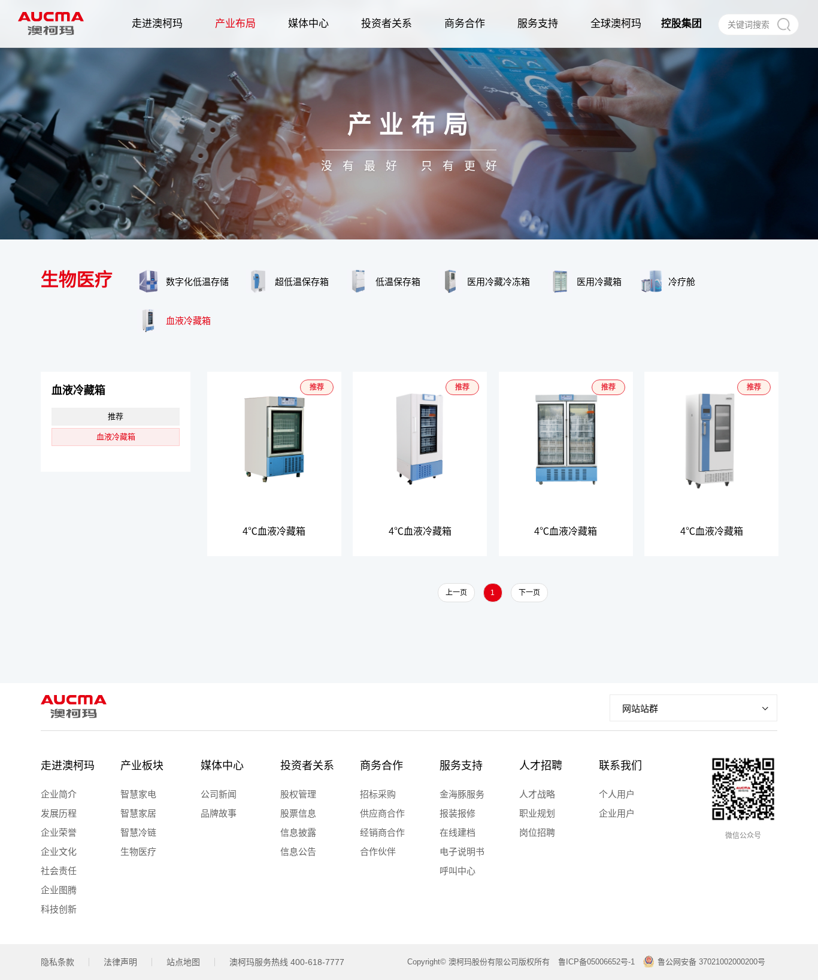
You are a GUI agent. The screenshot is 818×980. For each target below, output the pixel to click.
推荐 (115, 416)
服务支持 (461, 766)
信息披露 (298, 832)
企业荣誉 (59, 832)
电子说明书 (462, 851)
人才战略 (537, 794)
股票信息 (298, 813)
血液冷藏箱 (115, 436)
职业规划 (537, 813)
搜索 (783, 24)
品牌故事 (219, 813)
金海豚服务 (462, 794)
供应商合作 (382, 813)
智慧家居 (138, 813)
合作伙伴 (378, 851)
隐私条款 (57, 962)
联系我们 (620, 766)
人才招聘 (540, 766)
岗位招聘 (537, 832)
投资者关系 (307, 766)
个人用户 (617, 794)
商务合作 (381, 766)
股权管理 (298, 794)
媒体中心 (222, 766)
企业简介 (59, 794)
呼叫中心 (457, 871)
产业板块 (141, 766)
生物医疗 (138, 851)
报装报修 (457, 813)
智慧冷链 (138, 832)
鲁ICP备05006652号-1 (596, 961)
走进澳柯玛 (68, 766)
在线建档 (457, 832)
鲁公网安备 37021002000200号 (711, 961)
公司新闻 (219, 794)
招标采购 (378, 794)
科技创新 (59, 909)
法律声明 (120, 962)
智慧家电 (138, 794)
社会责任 (59, 871)
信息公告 (298, 851)
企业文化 (59, 851)
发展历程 (59, 813)
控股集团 (681, 23)
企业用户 (617, 813)
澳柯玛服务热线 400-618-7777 (286, 962)
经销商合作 (382, 832)
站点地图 (183, 962)
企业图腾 (59, 890)
